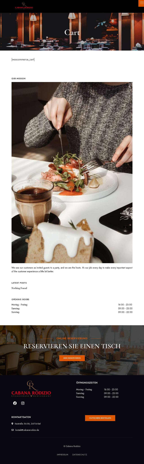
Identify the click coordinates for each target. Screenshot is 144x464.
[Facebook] (15, 403)
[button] (72, 358)
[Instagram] (22, 403)
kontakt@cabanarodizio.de (27, 430)
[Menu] (141, 3)
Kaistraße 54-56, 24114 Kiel (27, 423)
